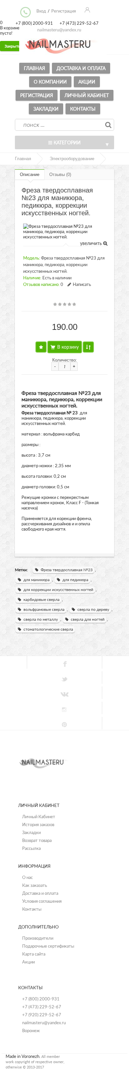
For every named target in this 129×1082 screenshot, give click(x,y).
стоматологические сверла (48, 629)
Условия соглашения (42, 901)
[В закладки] (41, 347)
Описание (29, 174)
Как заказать (34, 885)
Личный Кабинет (38, 816)
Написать (82, 284)
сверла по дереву (93, 609)
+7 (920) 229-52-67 (41, 1014)
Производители (37, 938)
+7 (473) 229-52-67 (41, 1006)
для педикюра (75, 579)
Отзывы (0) (60, 174)
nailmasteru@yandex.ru (44, 1022)
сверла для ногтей (88, 619)
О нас (27, 877)
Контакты (83, 109)
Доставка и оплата (81, 68)
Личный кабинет (86, 95)
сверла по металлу (40, 619)
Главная (34, 68)
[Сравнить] (88, 347)
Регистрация (36, 95)
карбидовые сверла (41, 599)
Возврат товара (37, 840)
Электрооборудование (72, 158)
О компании (50, 82)
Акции (86, 82)
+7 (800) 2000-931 (41, 998)
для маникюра (36, 579)
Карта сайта (33, 954)
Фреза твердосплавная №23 (67, 569)
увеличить (91, 243)
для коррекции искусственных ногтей (58, 589)
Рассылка (31, 848)
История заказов (38, 824)
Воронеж (31, 1030)
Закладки (46, 109)
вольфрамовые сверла (43, 609)
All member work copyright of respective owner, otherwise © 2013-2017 (35, 1061)
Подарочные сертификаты (48, 946)
